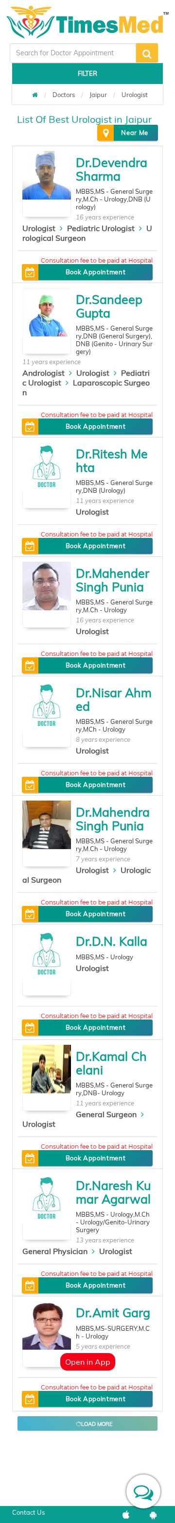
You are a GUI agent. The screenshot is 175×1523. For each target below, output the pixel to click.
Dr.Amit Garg (113, 1312)
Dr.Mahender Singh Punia (112, 580)
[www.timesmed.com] (35, 94)
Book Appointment (95, 272)
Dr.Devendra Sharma (111, 169)
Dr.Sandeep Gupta (109, 306)
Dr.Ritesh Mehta (112, 460)
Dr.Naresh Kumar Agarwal (113, 1192)
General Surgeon (106, 1114)
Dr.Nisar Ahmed (114, 699)
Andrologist (43, 373)
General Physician (55, 1251)
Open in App (87, 1362)
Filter (87, 73)
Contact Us (28, 1512)
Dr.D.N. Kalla (111, 941)
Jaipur (98, 95)
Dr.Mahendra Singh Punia (113, 818)
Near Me (134, 132)
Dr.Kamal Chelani (111, 1063)
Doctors (63, 95)
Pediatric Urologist (101, 228)
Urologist (135, 95)
